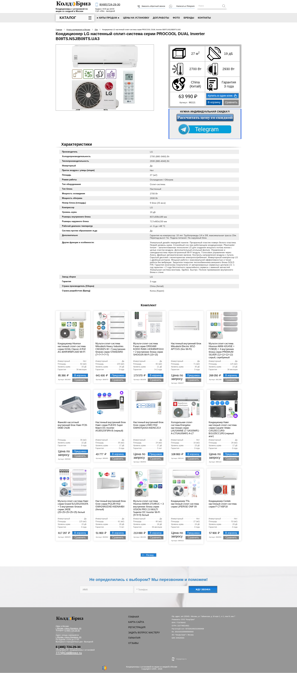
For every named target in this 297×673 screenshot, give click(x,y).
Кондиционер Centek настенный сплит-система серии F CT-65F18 (223, 504)
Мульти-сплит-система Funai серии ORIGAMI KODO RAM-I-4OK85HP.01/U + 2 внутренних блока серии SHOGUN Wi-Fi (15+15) (148, 349)
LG (151, 152)
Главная (59, 29)
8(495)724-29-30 (109, 4)
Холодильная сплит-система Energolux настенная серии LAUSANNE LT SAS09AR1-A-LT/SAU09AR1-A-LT (185, 428)
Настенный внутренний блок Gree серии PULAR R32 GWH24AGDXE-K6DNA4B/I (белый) (110, 505)
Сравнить (231, 102)
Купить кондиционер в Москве (78, 29)
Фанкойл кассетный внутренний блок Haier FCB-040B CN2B (73, 425)
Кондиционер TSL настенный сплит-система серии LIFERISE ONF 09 (185, 504)
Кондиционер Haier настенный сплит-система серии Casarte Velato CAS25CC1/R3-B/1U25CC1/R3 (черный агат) (223, 429)
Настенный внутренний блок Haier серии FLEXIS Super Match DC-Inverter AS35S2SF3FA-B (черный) (110, 426)
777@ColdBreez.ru (69, 653)
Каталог (68, 18)
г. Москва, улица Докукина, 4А (68, 637)
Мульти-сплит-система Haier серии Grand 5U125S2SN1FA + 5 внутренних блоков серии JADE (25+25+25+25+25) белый (73, 506)
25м (96, 29)
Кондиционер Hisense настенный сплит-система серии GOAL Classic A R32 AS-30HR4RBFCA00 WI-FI (72, 347)
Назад (150, 555)
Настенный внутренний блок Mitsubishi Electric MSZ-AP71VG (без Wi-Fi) (186, 346)
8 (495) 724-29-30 (72, 631)
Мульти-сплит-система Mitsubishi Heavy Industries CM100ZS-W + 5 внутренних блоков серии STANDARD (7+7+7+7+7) (110, 349)
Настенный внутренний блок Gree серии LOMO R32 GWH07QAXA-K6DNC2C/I (148, 425)
